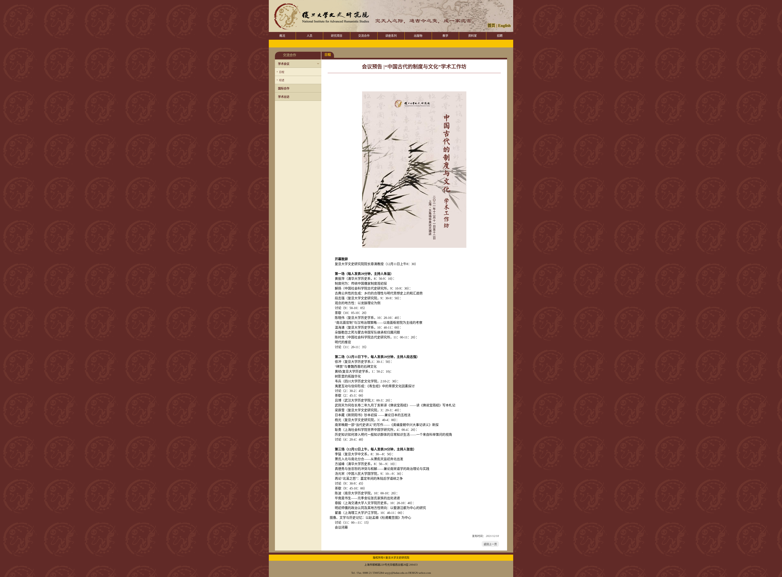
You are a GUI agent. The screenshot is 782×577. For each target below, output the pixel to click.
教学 (445, 35)
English (504, 25)
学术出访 (283, 96)
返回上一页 (490, 544)
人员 (309, 35)
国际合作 (283, 88)
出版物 (418, 35)
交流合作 (364, 35)
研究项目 (336, 35)
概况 (282, 35)
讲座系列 (391, 35)
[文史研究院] (320, 17)
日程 (281, 71)
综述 (281, 80)
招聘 (500, 35)
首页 (491, 25)
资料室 (472, 35)
